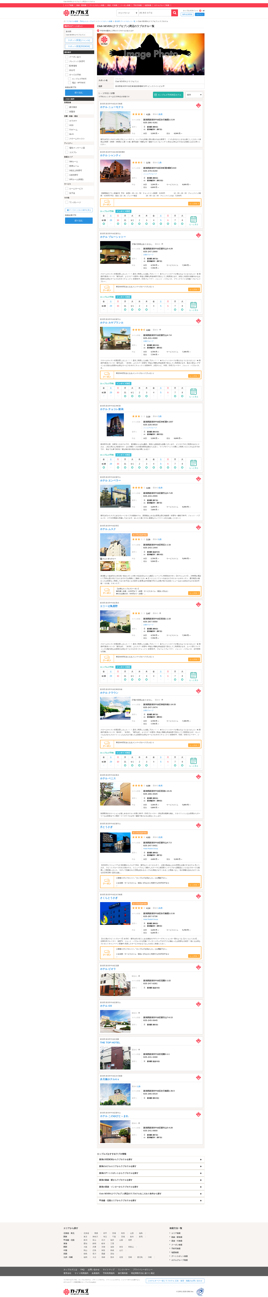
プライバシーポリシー (143, 1269)
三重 (112, 1243)
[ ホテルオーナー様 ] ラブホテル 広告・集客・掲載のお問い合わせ (175, 1281)
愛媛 (103, 1254)
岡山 (85, 1250)
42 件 (160, 488)
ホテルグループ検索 (161, 5)
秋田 (123, 1233)
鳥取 (103, 1250)
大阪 (85, 1247)
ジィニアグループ (150, 174)
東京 (85, 1237)
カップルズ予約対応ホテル (169, 95)
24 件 (160, 908)
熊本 (112, 1257)
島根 (112, 1250)
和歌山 (131, 1247)
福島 (141, 1233)
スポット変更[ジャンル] (79, 40)
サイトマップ (109, 1269)
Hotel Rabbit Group (150, 849)
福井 (112, 1240)
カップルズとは (70, 1269)
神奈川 (95, 1237)
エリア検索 (69, 5)
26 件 (160, 114)
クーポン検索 (125, 5)
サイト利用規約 (81, 1273)
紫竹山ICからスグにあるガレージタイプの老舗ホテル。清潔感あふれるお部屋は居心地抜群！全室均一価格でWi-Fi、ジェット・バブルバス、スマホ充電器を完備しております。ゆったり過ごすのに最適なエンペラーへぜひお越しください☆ (150, 517)
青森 (96, 1233)
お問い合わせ (94, 1269)
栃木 (132, 1237)
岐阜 (103, 1243)
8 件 (159, 539)
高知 (112, 1254)
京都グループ (148, 255)
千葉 (114, 1237)
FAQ (82, 1269)
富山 (94, 1240)
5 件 (159, 416)
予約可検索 (137, 5)
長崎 (103, 1257)
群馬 (141, 1237)
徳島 (85, 1254)
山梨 (121, 1240)
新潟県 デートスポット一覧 (125, 21)
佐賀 (121, 1257)
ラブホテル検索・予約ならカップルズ (80, 21)
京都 (103, 1247)
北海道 (86, 1233)
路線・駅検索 (81, 5)
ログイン (199, 14)
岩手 (105, 1233)
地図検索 (148, 5)
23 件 (160, 837)
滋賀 (112, 1247)
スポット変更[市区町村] (79, 46)
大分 (94, 1257)
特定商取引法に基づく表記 (143, 1273)
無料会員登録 (187, 14)
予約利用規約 (109, 1273)
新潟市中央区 (126, 86)
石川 (103, 1240)
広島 (94, 1250)
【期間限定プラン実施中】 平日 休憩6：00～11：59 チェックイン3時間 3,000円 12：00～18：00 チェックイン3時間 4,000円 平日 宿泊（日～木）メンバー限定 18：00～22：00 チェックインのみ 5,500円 (150, 194)
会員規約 (96, 1273)
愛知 (85, 1243)
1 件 (159, 162)
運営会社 (67, 1273)
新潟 (85, 1240)
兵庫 (94, 1247)
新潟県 (118, 86)
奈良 (121, 1247)
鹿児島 (140, 1257)
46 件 (160, 786)
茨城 (123, 1237)
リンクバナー (124, 1269)
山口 (121, 1250)
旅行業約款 (123, 1273)
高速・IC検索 (112, 5)
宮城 (114, 1233)
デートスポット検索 (96, 5)
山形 (132, 1233)
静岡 (94, 1243)
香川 (94, 1254)
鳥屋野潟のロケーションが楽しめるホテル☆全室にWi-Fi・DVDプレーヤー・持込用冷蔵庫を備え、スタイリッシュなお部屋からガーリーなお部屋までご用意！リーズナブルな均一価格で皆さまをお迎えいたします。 (150, 814)
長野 (130, 1240)
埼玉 (105, 1237)
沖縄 (150, 1257)
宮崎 (130, 1257)
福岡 (85, 1257)
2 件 (138, 1086)
